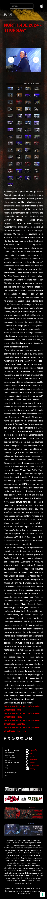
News (32, 762)
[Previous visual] (11, 60)
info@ (32, 768)
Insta (32, 756)
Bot (31, 753)
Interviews (34, 765)
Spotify (33, 750)
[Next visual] (36, 60)
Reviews (33, 759)
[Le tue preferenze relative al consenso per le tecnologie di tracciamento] (42, 894)
